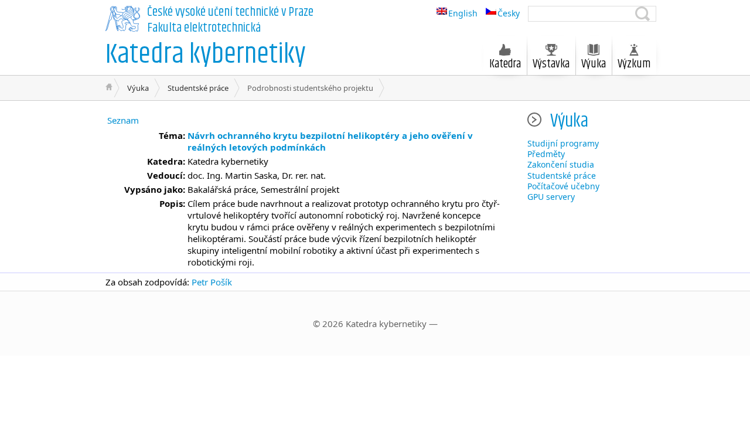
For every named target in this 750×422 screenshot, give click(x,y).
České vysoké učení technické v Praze (230, 12)
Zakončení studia (560, 164)
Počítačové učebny (563, 186)
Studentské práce (198, 88)
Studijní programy (563, 143)
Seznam (123, 120)
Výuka (138, 88)
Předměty (546, 153)
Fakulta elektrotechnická (204, 28)
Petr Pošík (212, 282)
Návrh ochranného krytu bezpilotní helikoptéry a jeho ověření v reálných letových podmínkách (330, 141)
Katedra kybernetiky (205, 54)
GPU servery (551, 196)
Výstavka (551, 64)
